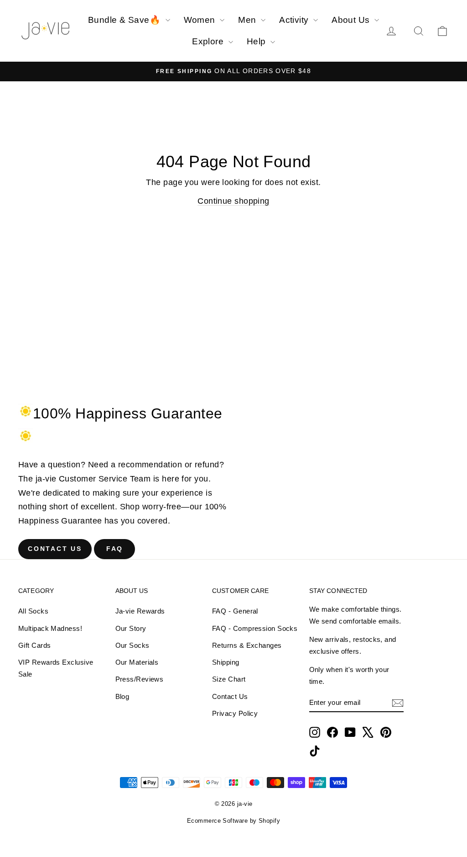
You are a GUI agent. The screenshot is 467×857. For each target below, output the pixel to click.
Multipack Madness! (50, 628)
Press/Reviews (139, 679)
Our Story (130, 628)
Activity (295, 20)
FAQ (114, 548)
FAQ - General (235, 611)
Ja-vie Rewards (140, 611)
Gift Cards (34, 645)
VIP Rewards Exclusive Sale (55, 668)
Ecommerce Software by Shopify (233, 820)
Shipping (225, 662)
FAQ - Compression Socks (254, 628)
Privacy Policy (235, 713)
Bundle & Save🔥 (125, 20)
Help (257, 41)
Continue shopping (233, 201)
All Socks (33, 611)
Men (248, 20)
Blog (122, 696)
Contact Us (55, 548)
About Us (352, 20)
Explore (209, 41)
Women (201, 20)
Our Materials (137, 662)
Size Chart (229, 679)
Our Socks (132, 645)
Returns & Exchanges (247, 645)
